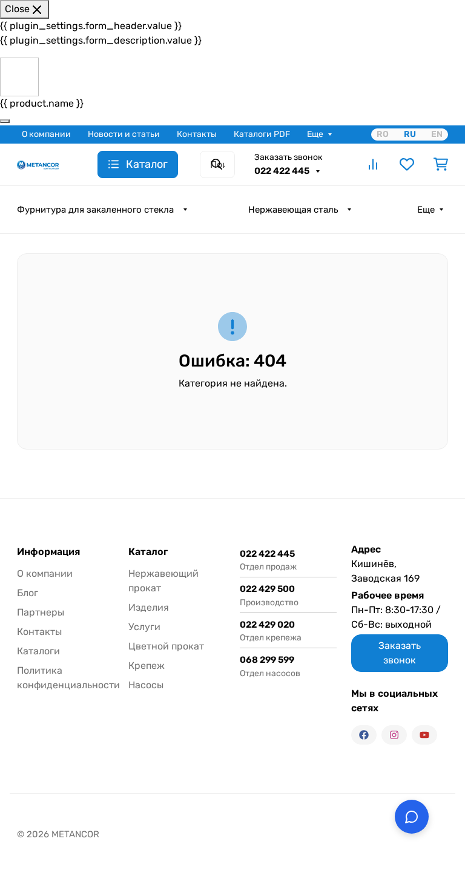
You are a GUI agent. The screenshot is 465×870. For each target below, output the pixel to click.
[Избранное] (407, 164)
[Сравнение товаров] (373, 164)
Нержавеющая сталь (293, 209)
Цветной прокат (166, 646)
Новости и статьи (124, 134)
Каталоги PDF (262, 134)
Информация (48, 552)
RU (410, 134)
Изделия (148, 607)
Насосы (145, 685)
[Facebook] (364, 735)
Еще (315, 134)
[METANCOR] (38, 164)
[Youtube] (424, 735)
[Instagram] (394, 735)
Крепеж (146, 665)
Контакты (197, 134)
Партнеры (40, 612)
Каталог (148, 552)
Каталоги (38, 651)
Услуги (144, 627)
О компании (46, 134)
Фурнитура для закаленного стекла (95, 209)
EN (437, 134)
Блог (27, 593)
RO (383, 134)
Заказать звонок (288, 157)
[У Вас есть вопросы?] (412, 817)
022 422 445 (282, 170)
